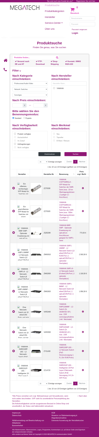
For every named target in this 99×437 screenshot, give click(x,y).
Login (75, 33)
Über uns (50, 29)
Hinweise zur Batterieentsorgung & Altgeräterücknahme (64, 416)
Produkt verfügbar (24, 134)
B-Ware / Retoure (63, 141)
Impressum (16, 413)
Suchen (75, 154)
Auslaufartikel (23, 137)
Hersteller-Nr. (49, 174)
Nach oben (82, 396)
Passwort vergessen (79, 29)
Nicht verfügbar (23, 147)
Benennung (63, 174)
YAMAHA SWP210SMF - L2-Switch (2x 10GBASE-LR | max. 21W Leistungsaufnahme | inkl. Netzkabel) (66, 332)
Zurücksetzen (49, 154)
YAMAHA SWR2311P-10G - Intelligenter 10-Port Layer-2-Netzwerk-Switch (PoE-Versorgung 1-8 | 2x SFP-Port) (66, 370)
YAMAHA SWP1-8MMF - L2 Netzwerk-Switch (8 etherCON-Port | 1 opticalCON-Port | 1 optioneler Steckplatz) (66, 291)
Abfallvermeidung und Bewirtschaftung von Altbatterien (28, 421)
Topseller (60, 137)
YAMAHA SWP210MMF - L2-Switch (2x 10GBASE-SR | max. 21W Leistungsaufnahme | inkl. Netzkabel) (66, 311)
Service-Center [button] (53, 23)
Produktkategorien (54, 11)
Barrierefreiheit (17, 425)
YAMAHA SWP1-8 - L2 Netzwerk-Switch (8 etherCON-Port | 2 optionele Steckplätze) (66, 274)
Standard (17, 118)
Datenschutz (17, 415)
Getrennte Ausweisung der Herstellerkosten (67, 420)
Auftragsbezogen (24, 144)
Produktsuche (52, 5)
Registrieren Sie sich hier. (85, 1)
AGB (53, 413)
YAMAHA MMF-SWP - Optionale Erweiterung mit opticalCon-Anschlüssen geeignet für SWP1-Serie (66, 232)
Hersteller (50, 17)
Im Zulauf (21, 141)
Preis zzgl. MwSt (81, 173)
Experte (28, 118)
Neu (58, 134)
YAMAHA (60, 88)
